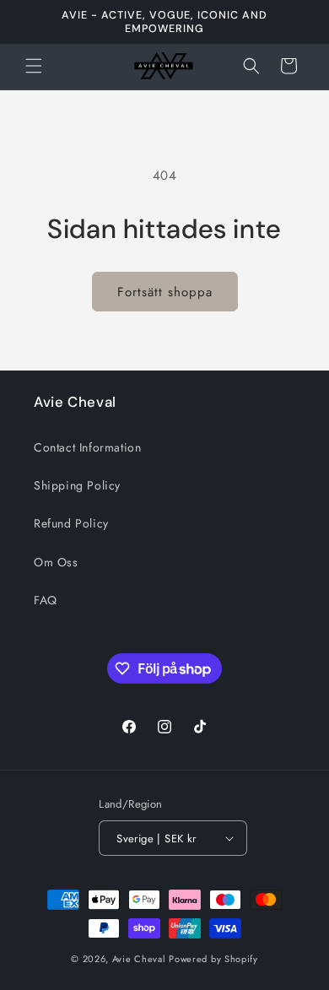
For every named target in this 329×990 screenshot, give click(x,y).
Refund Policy (71, 523)
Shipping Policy (77, 485)
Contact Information (87, 447)
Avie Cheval (139, 959)
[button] (33, 65)
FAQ (45, 600)
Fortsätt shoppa (165, 292)
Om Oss (56, 562)
